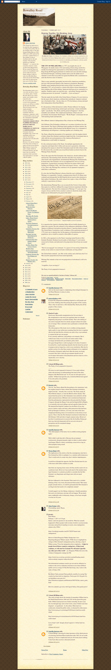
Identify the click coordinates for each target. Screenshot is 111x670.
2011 (26, 276)
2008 (26, 282)
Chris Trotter (30, 43)
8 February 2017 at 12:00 (53, 510)
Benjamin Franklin (59, 278)
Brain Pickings (29, 304)
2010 (26, 278)
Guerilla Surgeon (53, 288)
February (28, 201)
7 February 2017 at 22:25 (53, 425)
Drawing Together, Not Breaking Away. (32, 260)
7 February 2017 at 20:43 (53, 381)
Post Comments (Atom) (56, 654)
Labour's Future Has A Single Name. (31, 204)
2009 (26, 280)
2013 (26, 272)
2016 (26, 265)
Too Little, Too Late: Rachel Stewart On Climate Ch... (31, 235)
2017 (26, 180)
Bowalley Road (32, 10)
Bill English (68, 278)
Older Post (85, 650)
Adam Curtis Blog (30, 294)
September (29, 188)
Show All (37, 315)
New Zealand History (77, 278)
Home (65, 650)
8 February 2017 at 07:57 (53, 447)
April (27, 197)
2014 (26, 269)
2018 (26, 178)
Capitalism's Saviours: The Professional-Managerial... (32, 230)
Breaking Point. (30, 248)
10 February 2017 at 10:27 (54, 627)
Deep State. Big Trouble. (32, 216)
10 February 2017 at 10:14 (54, 591)
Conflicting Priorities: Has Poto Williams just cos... (32, 255)
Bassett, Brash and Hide (31, 299)
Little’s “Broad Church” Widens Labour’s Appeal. (32, 219)
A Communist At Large (31, 289)
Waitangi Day (59, 279)
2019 (26, 175)
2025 (26, 163)
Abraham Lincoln (49, 278)
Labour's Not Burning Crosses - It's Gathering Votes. (32, 212)
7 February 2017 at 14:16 (53, 360)
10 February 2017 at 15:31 (54, 642)
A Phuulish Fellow (30, 292)
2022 (26, 169)
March (28, 199)
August (28, 190)
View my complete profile (29, 83)
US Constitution (51, 279)
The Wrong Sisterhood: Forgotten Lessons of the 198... (32, 224)
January (28, 263)
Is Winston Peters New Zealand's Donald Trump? (31, 241)
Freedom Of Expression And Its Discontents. (32, 251)
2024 (26, 165)
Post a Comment (47, 646)
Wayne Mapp (52, 451)
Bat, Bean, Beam (29, 302)
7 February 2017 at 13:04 (53, 309)
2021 (26, 171)
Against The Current (30, 297)
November (29, 184)
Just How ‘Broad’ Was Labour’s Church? (31, 245)
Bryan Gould (28, 307)
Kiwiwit (50, 385)
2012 (26, 274)
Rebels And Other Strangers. (30, 207)
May (27, 194)
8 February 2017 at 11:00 (53, 502)
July (27, 192)
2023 (26, 167)
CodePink (27, 309)
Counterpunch (29, 312)
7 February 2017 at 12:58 (53, 294)
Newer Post (44, 650)
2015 (26, 267)
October (28, 186)
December (29, 182)
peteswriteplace (53, 298)
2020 (26, 173)
